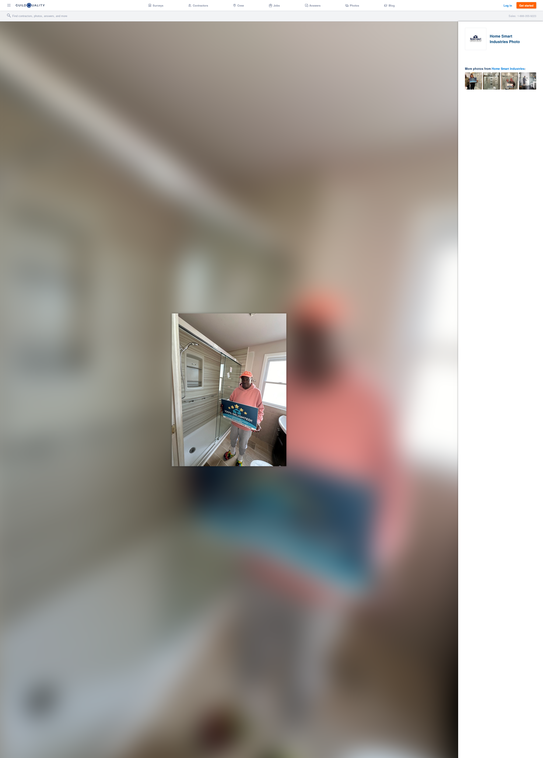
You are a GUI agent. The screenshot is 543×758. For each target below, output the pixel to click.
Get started (526, 5)
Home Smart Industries (508, 68)
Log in (508, 5)
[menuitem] (156, 5)
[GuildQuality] (30, 5)
